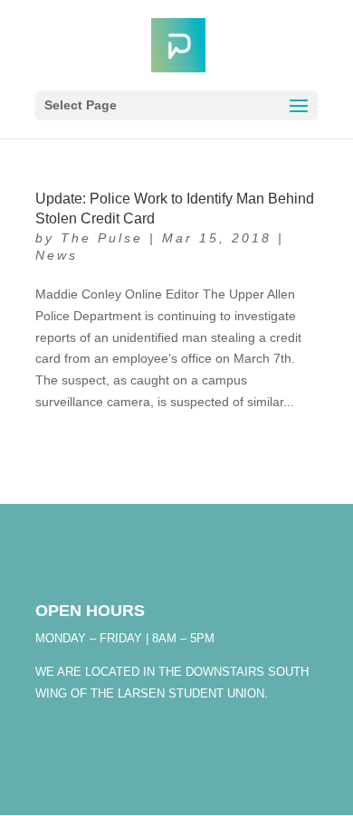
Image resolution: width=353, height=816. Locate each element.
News (56, 255)
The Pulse (102, 238)
